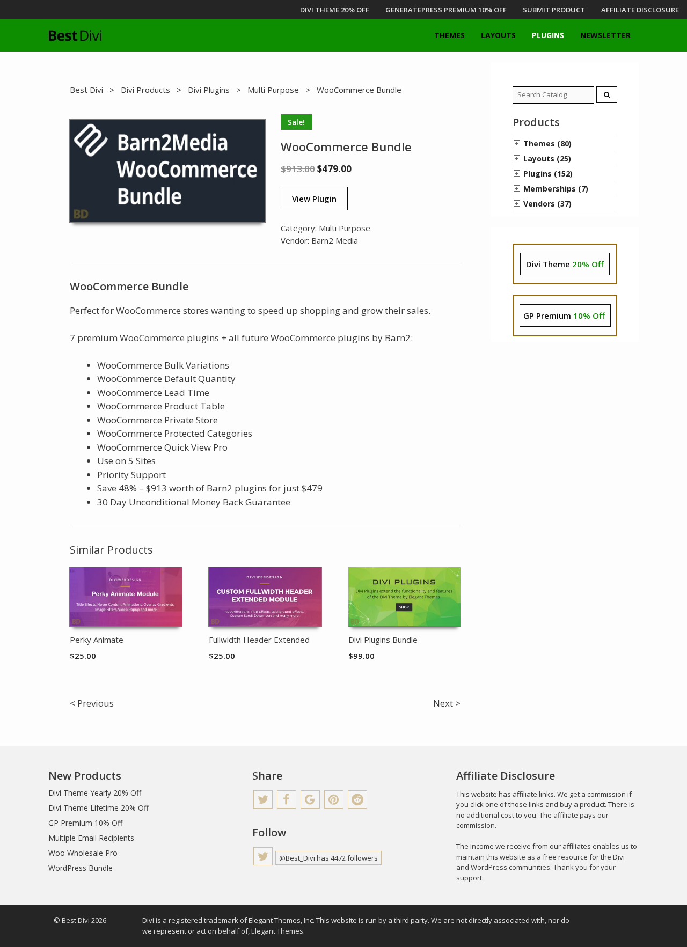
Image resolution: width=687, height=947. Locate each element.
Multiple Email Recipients (91, 838)
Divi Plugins (209, 89)
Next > (447, 703)
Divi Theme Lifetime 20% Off (98, 808)
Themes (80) (547, 143)
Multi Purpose (273, 89)
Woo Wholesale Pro (83, 853)
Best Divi (86, 89)
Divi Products (145, 89)
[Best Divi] (75, 35)
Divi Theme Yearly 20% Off (94, 793)
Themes (449, 35)
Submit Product (554, 9)
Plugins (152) (548, 173)
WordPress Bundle (80, 868)
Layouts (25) (547, 158)
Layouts (498, 35)
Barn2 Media (334, 240)
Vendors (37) (547, 204)
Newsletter (605, 35)
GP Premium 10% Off (85, 823)
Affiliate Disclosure (640, 9)
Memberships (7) (555, 188)
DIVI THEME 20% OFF (334, 9)
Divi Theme (565, 264)
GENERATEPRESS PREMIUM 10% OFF (446, 9)
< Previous (92, 703)
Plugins (548, 35)
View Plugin (314, 198)
